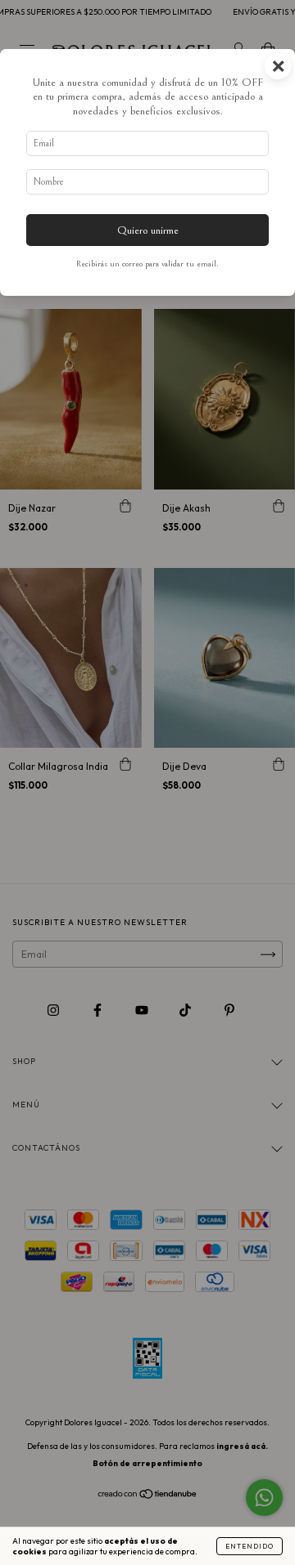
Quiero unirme (148, 230)
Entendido (249, 1546)
